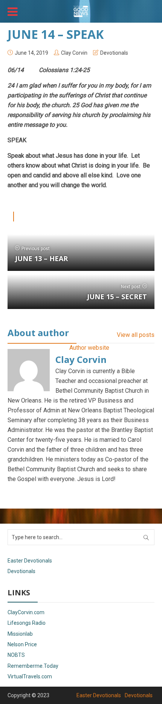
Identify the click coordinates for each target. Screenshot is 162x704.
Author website (89, 347)
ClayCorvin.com (26, 612)
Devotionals (114, 53)
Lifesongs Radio (27, 623)
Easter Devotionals (30, 561)
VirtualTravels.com (30, 676)
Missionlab (20, 634)
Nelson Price (22, 644)
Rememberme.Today (33, 666)
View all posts (135, 334)
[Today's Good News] (81, 10)
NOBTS (16, 655)
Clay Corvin (74, 53)
